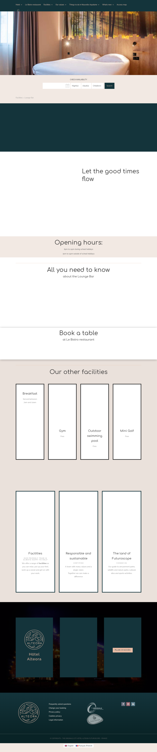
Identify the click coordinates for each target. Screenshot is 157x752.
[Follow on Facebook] (123, 704)
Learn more (30, 409)
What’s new (107, 5)
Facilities (47, 5)
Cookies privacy (55, 716)
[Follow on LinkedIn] (133, 704)
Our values (60, 5)
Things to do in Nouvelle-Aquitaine (83, 5)
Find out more (35, 578)
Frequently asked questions (60, 704)
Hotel (18, 5)
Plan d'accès (123, 650)
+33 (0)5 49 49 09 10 (78, 353)
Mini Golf (127, 431)
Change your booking (57, 708)
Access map (122, 5)
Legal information (56, 720)
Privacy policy (54, 712)
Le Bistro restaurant (33, 5)
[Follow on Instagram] (128, 704)
